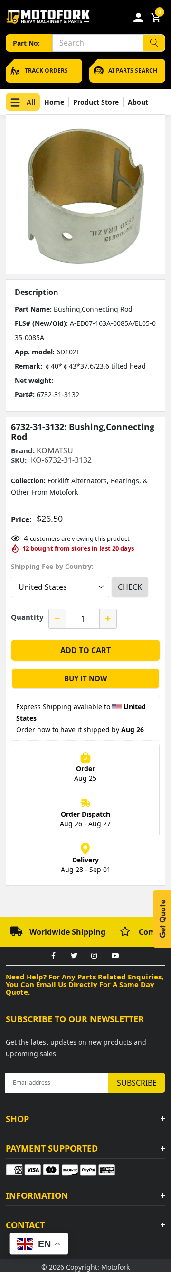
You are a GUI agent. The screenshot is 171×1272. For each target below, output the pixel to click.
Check (130, 587)
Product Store (96, 102)
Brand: (23, 450)
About (138, 102)
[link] (53, 956)
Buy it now (85, 678)
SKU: (19, 460)
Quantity (27, 617)
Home (54, 102)
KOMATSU (55, 450)
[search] (154, 43)
